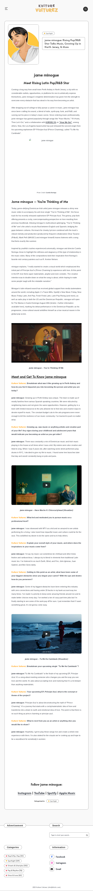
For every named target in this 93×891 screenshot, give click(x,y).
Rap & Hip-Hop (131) (16, 856)
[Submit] (87, 835)
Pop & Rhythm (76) (15, 870)
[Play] (46, 343)
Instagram (24, 793)
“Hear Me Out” (65, 122)
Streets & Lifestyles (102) (18, 865)
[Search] (85, 9)
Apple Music (67, 793)
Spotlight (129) (14, 861)
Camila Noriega (50, 192)
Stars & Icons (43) (15, 875)
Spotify (51, 793)
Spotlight (49, 33)
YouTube (39, 793)
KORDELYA (51, 122)
